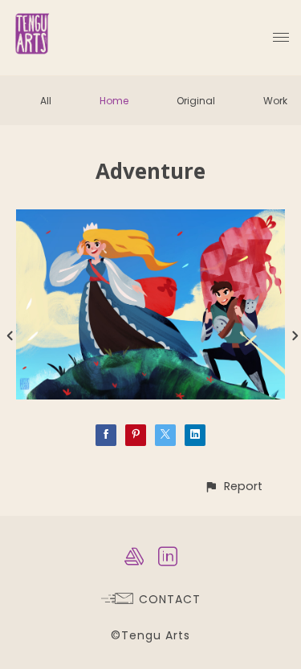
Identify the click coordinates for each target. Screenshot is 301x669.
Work (275, 100)
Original (196, 100)
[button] (233, 486)
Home (114, 100)
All (45, 100)
